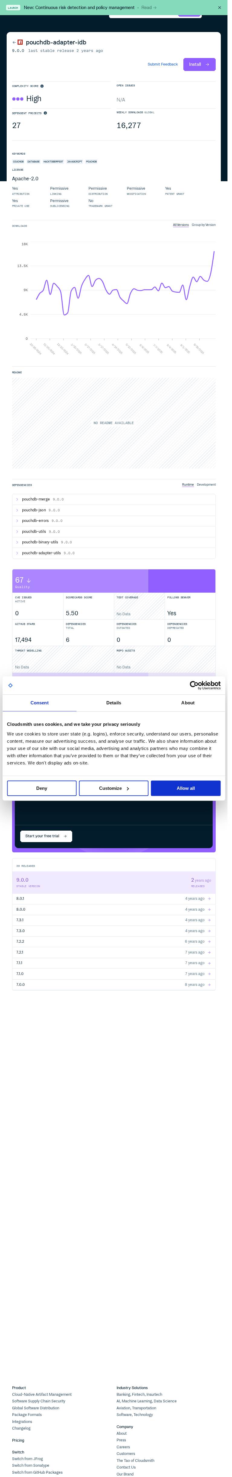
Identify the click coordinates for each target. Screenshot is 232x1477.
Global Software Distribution (35, 1408)
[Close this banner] (219, 7)
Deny (41, 788)
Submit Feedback (163, 64)
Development (206, 485)
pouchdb (91, 161)
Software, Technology (135, 1415)
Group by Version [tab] (204, 225)
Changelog (21, 1428)
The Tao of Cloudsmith (135, 1461)
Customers (126, 1454)
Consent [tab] (40, 702)
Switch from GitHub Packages (37, 1472)
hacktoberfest (53, 161)
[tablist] (194, 225)
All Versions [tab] (181, 225)
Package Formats (27, 1415)
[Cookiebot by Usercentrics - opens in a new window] (194, 685)
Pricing (18, 1440)
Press (121, 1440)
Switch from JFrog (27, 1459)
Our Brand (125, 1474)
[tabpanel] (114, 299)
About (122, 1433)
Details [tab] (113, 702)
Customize (110, 788)
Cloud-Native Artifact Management (42, 1394)
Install (195, 64)
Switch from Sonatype (30, 1465)
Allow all (186, 788)
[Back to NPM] (17, 42)
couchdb (18, 161)
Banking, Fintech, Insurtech (139, 1394)
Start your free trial (42, 836)
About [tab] (188, 702)
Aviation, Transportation (136, 1408)
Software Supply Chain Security (38, 1401)
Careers (123, 1447)
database (33, 161)
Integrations (22, 1422)
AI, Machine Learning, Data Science (147, 1401)
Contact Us (126, 1467)
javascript (74, 161)
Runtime (188, 485)
